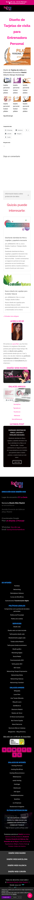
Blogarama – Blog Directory (17, 732)
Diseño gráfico (17, 649)
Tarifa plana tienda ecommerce (17, 645)
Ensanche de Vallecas (18, 839)
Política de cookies (17, 619)
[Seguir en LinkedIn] (4, 750)
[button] (29, 895)
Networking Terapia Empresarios (17, 671)
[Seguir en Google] (19, 755)
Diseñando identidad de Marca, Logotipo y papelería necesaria (17, 432)
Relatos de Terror (17, 713)
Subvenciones (17, 600)
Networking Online (17, 675)
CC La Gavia (22, 497)
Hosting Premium (17, 765)
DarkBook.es (17, 705)
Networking (17, 589)
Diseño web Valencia (17, 865)
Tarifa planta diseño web (17, 634)
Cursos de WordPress (17, 597)
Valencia (7, 836)
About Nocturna (17, 724)
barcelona (26, 834)
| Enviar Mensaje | (21, 2)
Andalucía (19, 836)
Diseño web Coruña (17, 872)
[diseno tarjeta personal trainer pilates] (7, 81)
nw (26, 810)
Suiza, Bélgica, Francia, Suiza (19, 844)
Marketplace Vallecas (17, 593)
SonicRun (17, 799)
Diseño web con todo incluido (17, 630)
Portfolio (17, 586)
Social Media (17, 656)
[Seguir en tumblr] (14, 755)
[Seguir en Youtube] (14, 750)
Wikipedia (17, 691)
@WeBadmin (11, 244)
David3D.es (17, 404)
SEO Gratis (17, 667)
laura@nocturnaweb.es (16, 530)
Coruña (13, 836)
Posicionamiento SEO (17, 660)
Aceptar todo (6, 897)
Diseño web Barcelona (17, 859)
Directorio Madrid (17, 709)
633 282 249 (11, 2)
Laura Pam (15, 344)
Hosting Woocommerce (17, 773)
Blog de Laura (17, 702)
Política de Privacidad (17, 615)
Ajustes (15, 897)
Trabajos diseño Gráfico (12, 299)
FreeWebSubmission (17, 795)
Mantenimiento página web (17, 638)
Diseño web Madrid (17, 853)
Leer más (17, 462)
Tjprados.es (16, 408)
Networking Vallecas (17, 679)
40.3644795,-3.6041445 (15, 521)
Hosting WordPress (17, 769)
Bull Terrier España (17, 720)
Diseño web (17, 627)
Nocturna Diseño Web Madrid (17, 882)
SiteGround (16, 788)
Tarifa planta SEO (17, 664)
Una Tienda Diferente (16, 698)
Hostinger (17, 784)
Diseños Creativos (10, 246)
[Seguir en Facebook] (19, 750)
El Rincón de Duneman (17, 717)
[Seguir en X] (29, 750)
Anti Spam (17, 791)
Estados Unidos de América (17, 846)
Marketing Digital (17, 653)
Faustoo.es (17, 412)
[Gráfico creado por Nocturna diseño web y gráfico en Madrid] (17, 99)
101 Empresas (17, 803)
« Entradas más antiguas (11, 316)
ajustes (15, 894)
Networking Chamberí (17, 682)
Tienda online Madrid (17, 641)
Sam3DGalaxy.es (17, 419)
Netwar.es (17, 415)
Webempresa (17, 777)
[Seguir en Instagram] (9, 750)
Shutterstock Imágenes (17, 806)
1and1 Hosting (17, 780)
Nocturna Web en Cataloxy (17, 728)
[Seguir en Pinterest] (24, 750)
